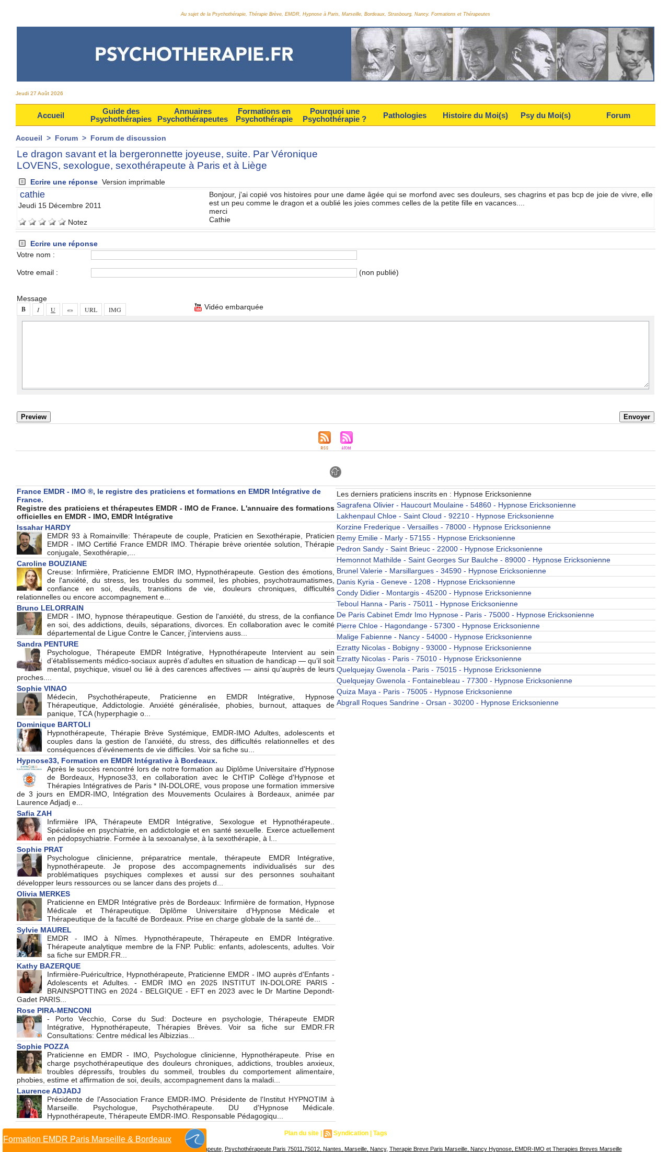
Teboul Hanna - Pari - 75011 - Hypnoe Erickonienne (427, 604)
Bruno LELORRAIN (50, 608)
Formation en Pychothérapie (264, 115)
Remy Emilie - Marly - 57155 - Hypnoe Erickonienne (426, 538)
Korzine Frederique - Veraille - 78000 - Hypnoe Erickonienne (444, 527)
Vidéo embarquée (232, 307)
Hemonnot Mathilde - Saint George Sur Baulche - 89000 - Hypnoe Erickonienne (473, 560)
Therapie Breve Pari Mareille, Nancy (438, 1149)
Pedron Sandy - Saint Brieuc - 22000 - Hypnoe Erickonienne (440, 549)
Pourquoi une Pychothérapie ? (334, 115)
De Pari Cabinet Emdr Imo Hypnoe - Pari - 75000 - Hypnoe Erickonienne (465, 614)
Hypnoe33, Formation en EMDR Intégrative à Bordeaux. (117, 760)
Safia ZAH (34, 813)
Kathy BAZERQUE (48, 966)
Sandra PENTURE (47, 644)
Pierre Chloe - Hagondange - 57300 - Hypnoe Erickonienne (438, 625)
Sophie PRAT (40, 849)
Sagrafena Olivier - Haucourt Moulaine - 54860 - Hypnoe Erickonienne (456, 505)
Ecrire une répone (63, 182)
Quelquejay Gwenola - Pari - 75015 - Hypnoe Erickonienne (439, 669)
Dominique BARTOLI (53, 724)
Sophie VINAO (42, 688)
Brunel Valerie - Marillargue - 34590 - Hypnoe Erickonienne (441, 571)
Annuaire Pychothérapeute (192, 115)
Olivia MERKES (43, 894)
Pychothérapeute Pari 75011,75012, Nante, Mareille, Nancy (305, 1149)
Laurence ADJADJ (49, 1091)
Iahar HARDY (44, 527)
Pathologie (404, 115)
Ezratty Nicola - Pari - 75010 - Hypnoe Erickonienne (429, 658)
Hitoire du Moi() (475, 115)
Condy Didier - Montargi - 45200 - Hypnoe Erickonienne (434, 593)
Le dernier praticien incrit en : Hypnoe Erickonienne (434, 494)
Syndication (350, 1133)
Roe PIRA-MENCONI (54, 1010)
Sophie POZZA (43, 1046)
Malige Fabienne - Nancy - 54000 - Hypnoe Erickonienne (434, 636)
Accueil (50, 115)
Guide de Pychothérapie (121, 115)
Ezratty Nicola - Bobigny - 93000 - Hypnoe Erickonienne (434, 647)
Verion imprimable (133, 182)
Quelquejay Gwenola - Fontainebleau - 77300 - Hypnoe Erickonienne (454, 680)
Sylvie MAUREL (44, 930)
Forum (618, 115)
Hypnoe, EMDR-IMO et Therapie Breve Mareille (554, 1149)
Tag (380, 1133)
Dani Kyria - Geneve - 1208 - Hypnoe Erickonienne (426, 582)
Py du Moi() (546, 115)
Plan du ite (301, 1133)
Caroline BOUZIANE (52, 563)
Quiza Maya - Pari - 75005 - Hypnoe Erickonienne (424, 691)
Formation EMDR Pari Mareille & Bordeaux (87, 1139)
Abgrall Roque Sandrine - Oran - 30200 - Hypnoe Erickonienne (448, 702)
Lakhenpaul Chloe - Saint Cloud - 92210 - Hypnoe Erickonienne (445, 516)
